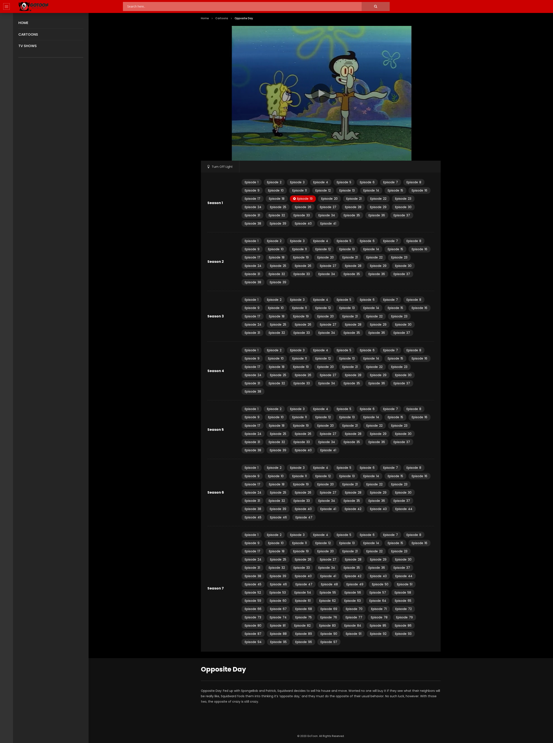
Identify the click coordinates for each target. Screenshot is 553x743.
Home (23, 22)
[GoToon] (33, 6)
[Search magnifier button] (376, 6)
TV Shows (27, 45)
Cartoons (28, 34)
